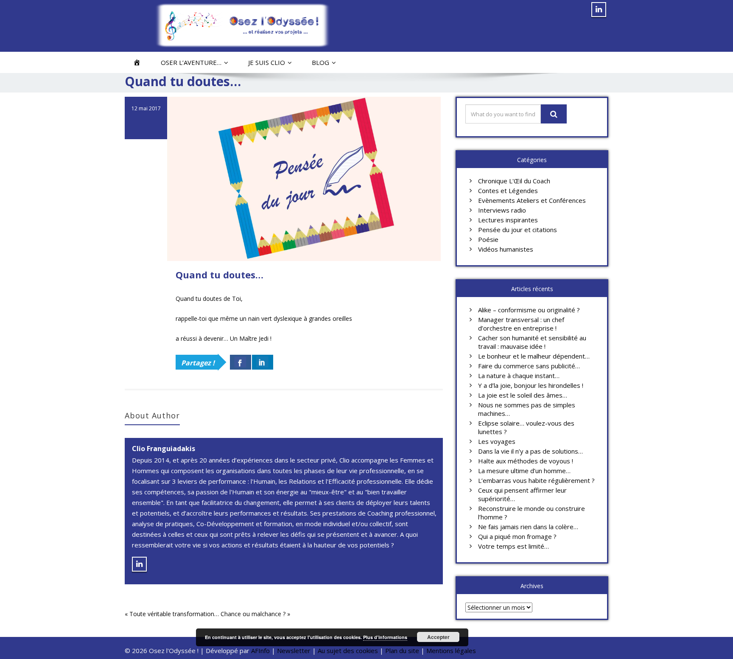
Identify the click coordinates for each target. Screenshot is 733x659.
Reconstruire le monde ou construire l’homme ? (531, 512)
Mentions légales (451, 650)
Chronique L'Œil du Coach (514, 181)
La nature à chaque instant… (519, 375)
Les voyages (496, 441)
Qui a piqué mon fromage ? (517, 536)
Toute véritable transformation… (174, 614)
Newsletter (294, 650)
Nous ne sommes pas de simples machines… (526, 409)
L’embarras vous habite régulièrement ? (536, 480)
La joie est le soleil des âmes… (522, 395)
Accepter (438, 637)
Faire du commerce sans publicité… (529, 366)
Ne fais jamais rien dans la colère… (528, 526)
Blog (320, 62)
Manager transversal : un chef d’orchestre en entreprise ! (521, 323)
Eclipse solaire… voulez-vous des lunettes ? (526, 427)
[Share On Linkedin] (262, 362)
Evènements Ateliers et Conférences (532, 200)
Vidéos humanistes (505, 249)
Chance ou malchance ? (253, 614)
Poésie (488, 239)
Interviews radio (502, 210)
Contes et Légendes (508, 190)
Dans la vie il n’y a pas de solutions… (530, 451)
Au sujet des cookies (348, 650)
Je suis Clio (266, 62)
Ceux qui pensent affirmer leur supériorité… (522, 494)
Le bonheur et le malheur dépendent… (534, 356)
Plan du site (402, 650)
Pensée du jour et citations (517, 229)
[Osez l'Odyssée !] (242, 25)
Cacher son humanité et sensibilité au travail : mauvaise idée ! (532, 342)
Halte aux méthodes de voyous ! (525, 461)
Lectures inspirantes (508, 220)
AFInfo (261, 650)
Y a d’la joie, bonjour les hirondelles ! (530, 385)
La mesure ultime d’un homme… (524, 470)
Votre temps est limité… (513, 546)
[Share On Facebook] (240, 362)
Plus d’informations (385, 637)
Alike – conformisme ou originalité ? (529, 310)
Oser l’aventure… (191, 62)
